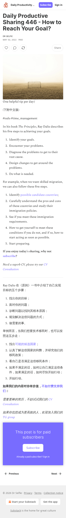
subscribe (9, 256)
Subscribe (45, 5)
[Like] (6, 47)
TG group (9, 417)
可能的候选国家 (25, 344)
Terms (38, 493)
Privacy (28, 493)
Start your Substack (24, 501)
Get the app (50, 501)
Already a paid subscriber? (33, 456)
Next (54, 473)
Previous (14, 473)
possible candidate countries (39, 195)
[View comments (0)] (14, 47)
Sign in (58, 5)
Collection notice (53, 493)
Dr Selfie (8, 36)
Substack (15, 510)
